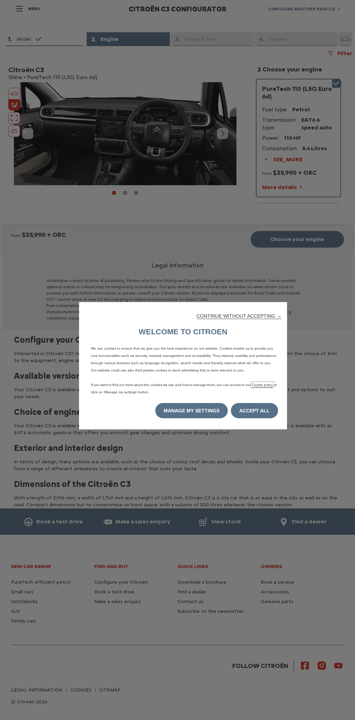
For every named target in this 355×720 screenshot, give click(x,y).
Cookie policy (262, 385)
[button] (239, 316)
